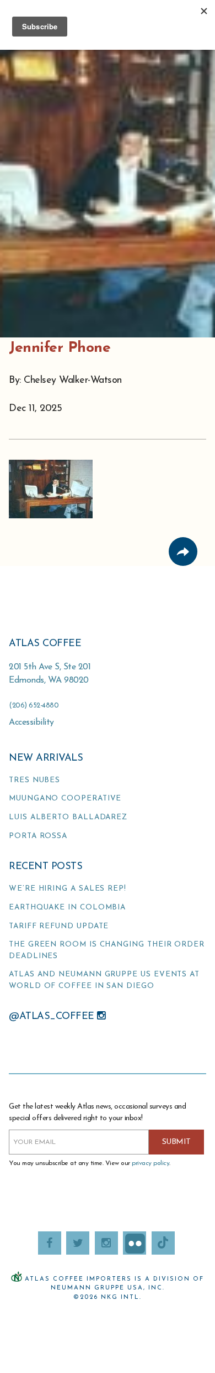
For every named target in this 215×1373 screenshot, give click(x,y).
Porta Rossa (38, 836)
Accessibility (31, 722)
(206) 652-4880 (33, 705)
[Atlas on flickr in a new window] (134, 1243)
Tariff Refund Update (59, 926)
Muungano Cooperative (65, 798)
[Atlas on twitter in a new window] (77, 1243)
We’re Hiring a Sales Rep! (67, 888)
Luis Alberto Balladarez (68, 817)
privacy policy (150, 1163)
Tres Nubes (34, 780)
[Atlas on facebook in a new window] (49, 1243)
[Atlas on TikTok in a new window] (163, 1243)
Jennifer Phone (59, 348)
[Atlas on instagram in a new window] (106, 1243)
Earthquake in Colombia (67, 907)
